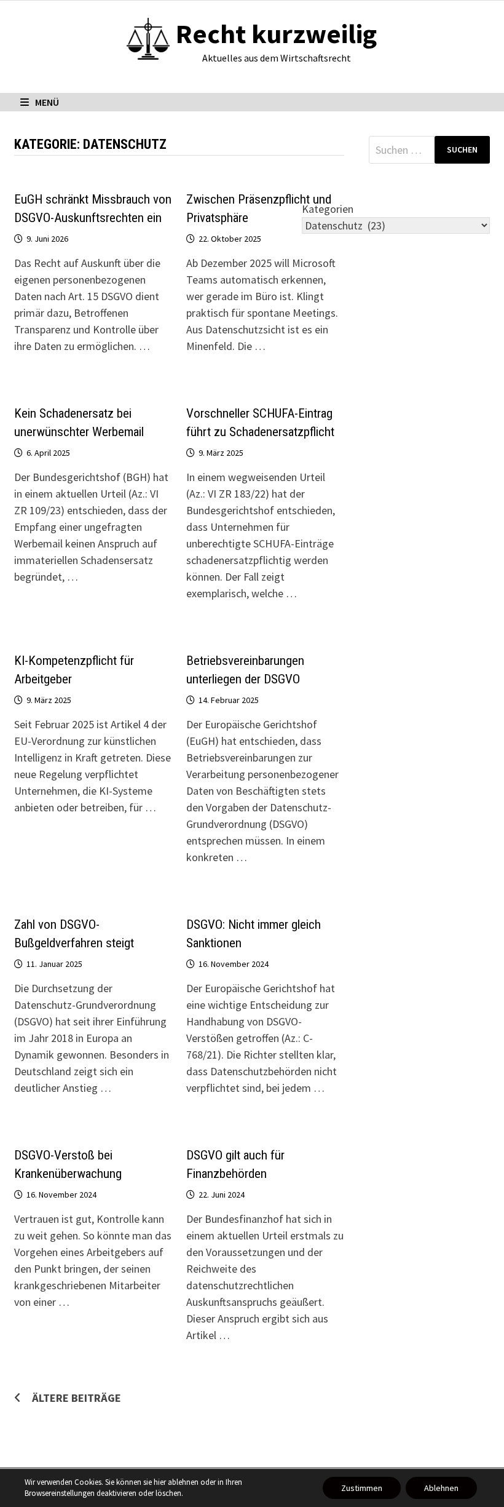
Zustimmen (361, 1487)
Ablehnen (441, 1487)
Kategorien (327, 209)
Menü (47, 102)
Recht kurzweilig (276, 33)
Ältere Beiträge (76, 1398)
